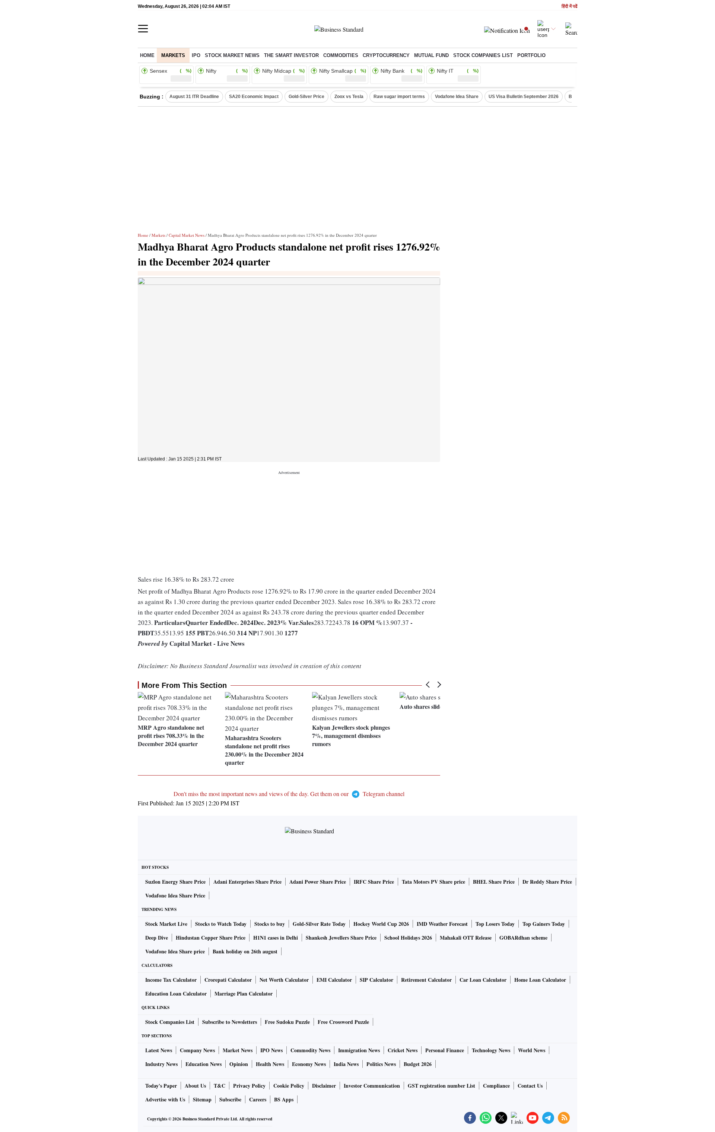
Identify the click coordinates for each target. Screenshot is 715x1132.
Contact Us (530, 1085)
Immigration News (359, 1050)
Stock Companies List (169, 1022)
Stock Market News (232, 55)
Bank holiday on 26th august (245, 951)
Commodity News (310, 1050)
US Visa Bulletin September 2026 (524, 96)
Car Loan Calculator (483, 980)
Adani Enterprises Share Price (247, 882)
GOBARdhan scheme (523, 937)
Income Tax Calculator (171, 980)
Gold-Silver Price (306, 96)
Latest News (158, 1050)
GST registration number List (441, 1085)
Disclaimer (324, 1085)
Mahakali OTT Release (466, 937)
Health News (270, 1064)
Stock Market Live (166, 924)
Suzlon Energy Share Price (175, 882)
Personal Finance (444, 1050)
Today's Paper (161, 1085)
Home (147, 55)
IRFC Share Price (374, 882)
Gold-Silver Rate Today (319, 924)
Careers (257, 1099)
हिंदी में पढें (569, 6)
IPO (196, 55)
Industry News (161, 1064)
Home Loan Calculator (540, 980)
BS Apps (283, 1099)
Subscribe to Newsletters (229, 1022)
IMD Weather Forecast (442, 924)
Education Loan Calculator (176, 993)
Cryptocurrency (386, 55)
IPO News (271, 1050)
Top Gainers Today (543, 924)
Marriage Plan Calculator (243, 993)
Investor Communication (372, 1085)
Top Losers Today (495, 924)
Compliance (496, 1085)
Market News (237, 1050)
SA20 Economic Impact (254, 96)
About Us (195, 1085)
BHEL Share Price (494, 882)
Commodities (340, 55)
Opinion (238, 1064)
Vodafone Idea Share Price (175, 895)
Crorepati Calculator (228, 980)
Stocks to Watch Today (221, 924)
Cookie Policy (288, 1085)
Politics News (381, 1064)
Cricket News (402, 1050)
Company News (197, 1050)
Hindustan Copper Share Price (210, 937)
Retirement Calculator (426, 980)
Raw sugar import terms (399, 96)
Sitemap (202, 1099)
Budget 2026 (418, 1064)
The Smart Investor (291, 55)
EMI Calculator (334, 980)
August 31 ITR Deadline (194, 96)
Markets (173, 55)
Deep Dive (156, 937)
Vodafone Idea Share (457, 96)
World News (531, 1050)
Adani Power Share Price (317, 882)
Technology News (491, 1050)
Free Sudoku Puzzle (287, 1022)
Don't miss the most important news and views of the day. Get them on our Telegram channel (289, 794)
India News (346, 1064)
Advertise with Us (165, 1099)
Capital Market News (186, 235)
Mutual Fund (431, 55)
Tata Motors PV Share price (433, 882)
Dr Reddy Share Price (547, 882)
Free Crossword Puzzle (343, 1022)
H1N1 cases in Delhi (275, 937)
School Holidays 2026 (408, 937)
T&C (219, 1085)
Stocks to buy (269, 924)
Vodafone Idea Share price (175, 951)
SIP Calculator (376, 980)
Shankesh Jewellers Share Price (341, 937)
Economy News (309, 1064)
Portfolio (531, 55)
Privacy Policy (249, 1085)
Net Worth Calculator (284, 980)
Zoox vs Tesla (348, 96)
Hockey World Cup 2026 (381, 924)
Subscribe (230, 1099)
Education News (203, 1064)
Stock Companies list (483, 55)
